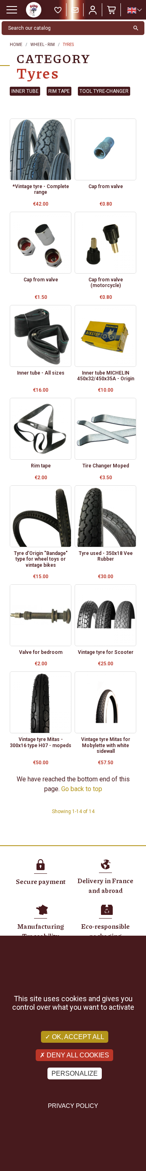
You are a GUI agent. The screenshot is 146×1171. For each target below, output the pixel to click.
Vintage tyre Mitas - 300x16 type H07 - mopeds (40, 742)
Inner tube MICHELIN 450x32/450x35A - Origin (105, 376)
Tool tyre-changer (104, 91)
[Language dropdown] (134, 10)
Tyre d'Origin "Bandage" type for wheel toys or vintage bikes (41, 559)
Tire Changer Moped (105, 466)
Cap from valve (105, 186)
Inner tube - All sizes (40, 373)
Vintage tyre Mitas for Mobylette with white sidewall (105, 745)
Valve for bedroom (40, 652)
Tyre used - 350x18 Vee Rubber (106, 556)
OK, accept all (77, 1036)
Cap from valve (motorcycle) (105, 282)
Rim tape (59, 91)
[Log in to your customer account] (92, 10)
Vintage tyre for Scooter (105, 652)
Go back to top (81, 789)
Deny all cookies (77, 1055)
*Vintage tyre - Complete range (41, 189)
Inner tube (25, 91)
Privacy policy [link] (73, 1105)
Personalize (75, 1073)
